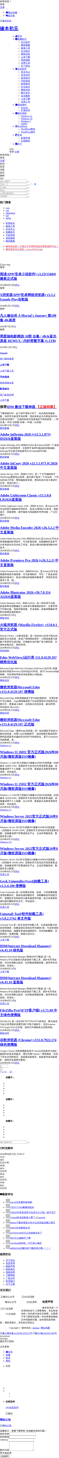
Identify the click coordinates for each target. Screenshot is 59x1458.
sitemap (35, 1328)
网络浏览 (25, 54)
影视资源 (25, 138)
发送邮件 (5, 1456)
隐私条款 (10, 1269)
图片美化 (25, 93)
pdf (7, 215)
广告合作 (10, 1278)
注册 (2, 7)
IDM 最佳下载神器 (32, 407)
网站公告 (5, 1419)
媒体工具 (25, 48)
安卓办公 (25, 72)
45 (11, 1071)
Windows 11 (26, 116)
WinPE (24, 124)
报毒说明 (10, 1272)
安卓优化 (25, 75)
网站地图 (45, 1328)
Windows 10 (26, 118)
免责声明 (10, 1263)
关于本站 (10, 1260)
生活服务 (25, 96)
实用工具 (25, 63)
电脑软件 (10, 232)
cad (7, 210)
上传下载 (25, 57)
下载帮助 (10, 1275)
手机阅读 (25, 81)
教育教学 (25, 84)
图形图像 (25, 45)
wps (7, 208)
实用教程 (25, 141)
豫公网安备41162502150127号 (17, 1333)
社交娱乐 (25, 51)
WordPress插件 (28, 132)
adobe (8, 218)
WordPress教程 (28, 129)
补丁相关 (25, 66)
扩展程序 (25, 110)
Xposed (24, 107)
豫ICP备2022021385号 (46, 1333)
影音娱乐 (25, 78)
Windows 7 (26, 121)
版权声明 (10, 1266)
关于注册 (10, 1284)
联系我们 (10, 1281)
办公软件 (25, 42)
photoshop (10, 213)
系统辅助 (25, 60)
